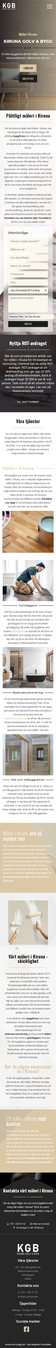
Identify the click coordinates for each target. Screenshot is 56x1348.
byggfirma (33, 1018)
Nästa (28, 324)
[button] (50, 6)
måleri (47, 1034)
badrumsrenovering (16, 1034)
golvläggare (34, 1037)
